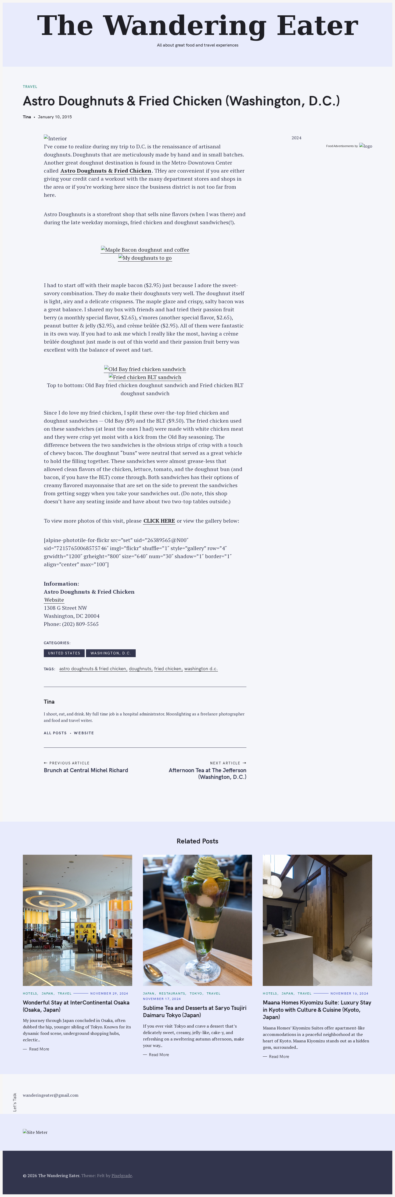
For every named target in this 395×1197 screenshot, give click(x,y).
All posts (55, 733)
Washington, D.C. (111, 653)
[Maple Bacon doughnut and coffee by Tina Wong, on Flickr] (145, 250)
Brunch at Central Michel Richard (86, 770)
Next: (145, 7)
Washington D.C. (201, 668)
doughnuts (140, 668)
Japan (47, 993)
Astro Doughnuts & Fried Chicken (105, 170)
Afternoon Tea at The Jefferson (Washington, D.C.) (207, 773)
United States (64, 653)
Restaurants (172, 993)
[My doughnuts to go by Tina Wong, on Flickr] (145, 258)
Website (54, 599)
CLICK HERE (159, 520)
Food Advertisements (340, 146)
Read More (39, 1049)
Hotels (30, 993)
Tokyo (196, 993)
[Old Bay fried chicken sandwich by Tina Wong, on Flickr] (145, 369)
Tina (27, 116)
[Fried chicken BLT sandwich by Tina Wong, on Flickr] (145, 377)
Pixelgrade (122, 1175)
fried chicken (167, 668)
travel (30, 86)
